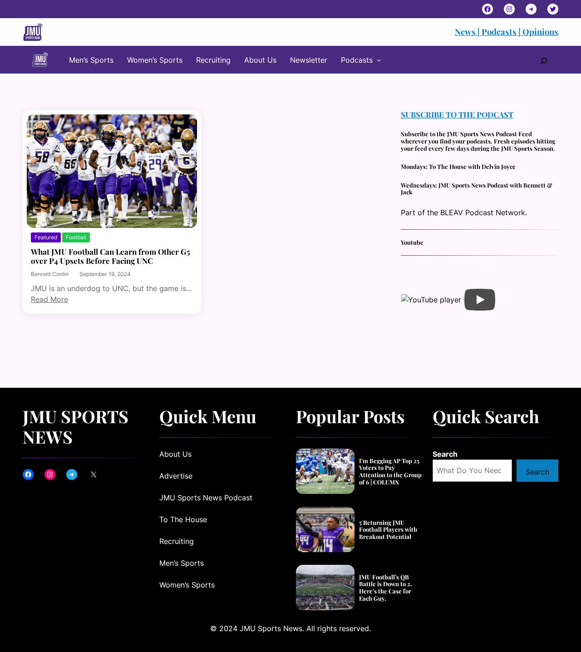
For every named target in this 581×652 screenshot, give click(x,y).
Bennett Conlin (50, 274)
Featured (45, 237)
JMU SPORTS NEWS (75, 426)
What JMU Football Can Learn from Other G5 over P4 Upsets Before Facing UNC (110, 256)
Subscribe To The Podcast (457, 114)
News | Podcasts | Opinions (506, 31)
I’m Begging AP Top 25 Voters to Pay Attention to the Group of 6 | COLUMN (390, 471)
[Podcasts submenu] (379, 60)
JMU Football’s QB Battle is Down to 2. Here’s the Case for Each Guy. (385, 587)
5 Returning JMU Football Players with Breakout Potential (388, 529)
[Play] (479, 300)
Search (445, 454)
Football (76, 237)
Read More (49, 299)
